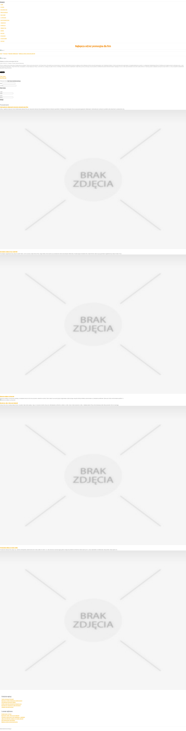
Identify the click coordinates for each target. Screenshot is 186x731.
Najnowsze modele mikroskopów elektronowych (11, 701)
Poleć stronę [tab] (3, 76)
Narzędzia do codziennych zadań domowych (11, 705)
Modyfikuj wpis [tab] (3, 78)
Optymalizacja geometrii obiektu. (8, 702)
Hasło (1, 95)
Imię (1, 83)
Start (1, 53)
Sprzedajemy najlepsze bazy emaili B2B (8, 252)
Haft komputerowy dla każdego (8, 720)
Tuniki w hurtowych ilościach (7, 699)
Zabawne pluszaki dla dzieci (7, 707)
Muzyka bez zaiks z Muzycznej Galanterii (9, 403)
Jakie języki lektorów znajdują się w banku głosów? (12, 719)
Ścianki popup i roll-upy (6, 714)
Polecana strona (3, 81)
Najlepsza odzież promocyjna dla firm (27, 53)
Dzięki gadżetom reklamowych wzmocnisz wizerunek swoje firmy (14, 107)
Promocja (5, 53)
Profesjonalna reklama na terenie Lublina (9, 548)
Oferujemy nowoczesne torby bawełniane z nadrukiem (13, 717)
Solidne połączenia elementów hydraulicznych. (11, 704)
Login (1, 92)
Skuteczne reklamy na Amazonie (7, 396)
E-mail (1, 85)
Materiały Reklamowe (13, 53)
